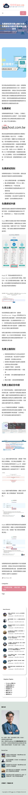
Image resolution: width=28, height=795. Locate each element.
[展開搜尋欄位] (23, 13)
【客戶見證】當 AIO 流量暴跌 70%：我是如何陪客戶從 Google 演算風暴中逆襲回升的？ (16, 649)
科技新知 (8, 688)
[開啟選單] (3, 13)
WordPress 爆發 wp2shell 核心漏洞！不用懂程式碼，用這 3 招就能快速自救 (16, 637)
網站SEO (8, 690)
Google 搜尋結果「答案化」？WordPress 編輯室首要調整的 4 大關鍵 (16, 655)
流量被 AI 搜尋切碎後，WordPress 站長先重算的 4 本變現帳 (16, 614)
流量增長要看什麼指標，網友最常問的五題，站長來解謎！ (16, 667)
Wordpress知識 (9, 683)
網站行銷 (17, 587)
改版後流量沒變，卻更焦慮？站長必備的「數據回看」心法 (16, 661)
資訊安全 (8, 694)
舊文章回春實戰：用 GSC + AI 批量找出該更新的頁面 (16, 619)
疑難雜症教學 (9, 687)
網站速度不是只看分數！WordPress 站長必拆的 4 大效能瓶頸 (16, 625)
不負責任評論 (8, 587)
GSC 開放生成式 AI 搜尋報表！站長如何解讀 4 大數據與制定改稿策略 (16, 631)
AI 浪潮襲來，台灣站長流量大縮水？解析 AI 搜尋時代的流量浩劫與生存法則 (16, 643)
